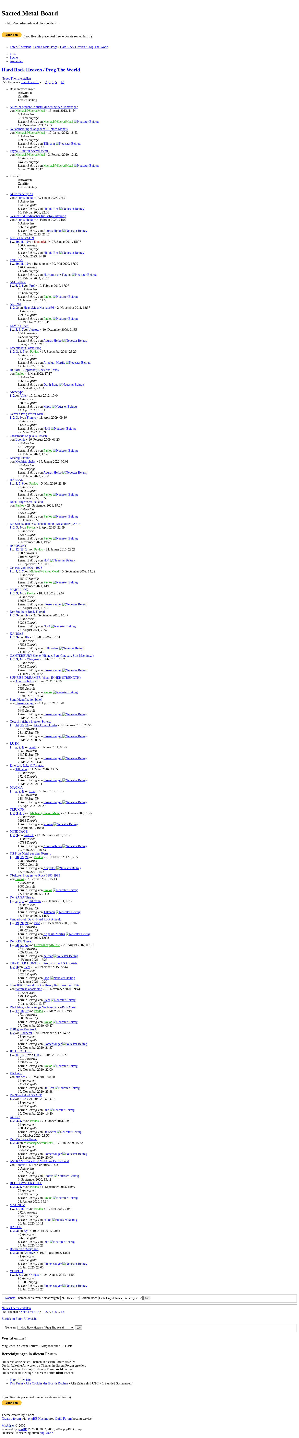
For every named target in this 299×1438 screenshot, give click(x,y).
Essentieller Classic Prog (25, 348)
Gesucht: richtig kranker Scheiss (30, 721)
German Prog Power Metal (27, 414)
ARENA (15, 304)
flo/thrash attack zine (28, 989)
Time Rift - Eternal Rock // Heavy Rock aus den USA (44, 985)
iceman (48, 824)
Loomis (20, 439)
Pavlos (48, 296)
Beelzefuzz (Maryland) (24, 1249)
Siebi (27, 967)
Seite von (30, 82)
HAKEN (16, 1227)
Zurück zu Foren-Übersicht (19, 1318)
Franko (31, 417)
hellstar (48, 956)
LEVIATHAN (19, 326)
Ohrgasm (33, 659)
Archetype (16, 392)
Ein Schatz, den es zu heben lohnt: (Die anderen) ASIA (45, 523)
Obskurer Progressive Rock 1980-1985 (35, 875)
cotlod (47, 1219)
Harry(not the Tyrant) (57, 274)
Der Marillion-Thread (23, 1139)
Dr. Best (49, 1088)
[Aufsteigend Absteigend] (137, 1298)
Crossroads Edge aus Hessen (28, 436)
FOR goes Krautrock (23, 1029)
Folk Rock (16, 260)
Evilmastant (51, 648)
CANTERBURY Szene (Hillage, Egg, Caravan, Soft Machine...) (52, 655)
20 (26, 857)
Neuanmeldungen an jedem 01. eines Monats (39, 129)
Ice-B (32, 747)
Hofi (46, 560)
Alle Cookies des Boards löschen (46, 1383)
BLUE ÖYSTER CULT (26, 1183)
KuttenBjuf (41, 241)
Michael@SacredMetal (30, 110)
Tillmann (49, 143)
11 (21, 241)
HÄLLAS (16, 480)
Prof (32, 285)
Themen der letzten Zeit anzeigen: (38, 1298)
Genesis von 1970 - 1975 (26, 567)
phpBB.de (46, 1433)
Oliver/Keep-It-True (47, 945)
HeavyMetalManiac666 (39, 307)
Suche (14, 57)
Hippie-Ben (51, 208)
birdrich (29, 835)
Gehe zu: (10, 1327)
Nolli (47, 428)
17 (17, 1011)
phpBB (22, 1429)
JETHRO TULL (21, 1051)
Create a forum (11, 1418)
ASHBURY (18, 282)
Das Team (16, 1383)
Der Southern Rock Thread (27, 611)
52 (26, 945)
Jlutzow (34, 329)
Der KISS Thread (21, 941)
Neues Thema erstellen (16, 78)
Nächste (10, 1298)
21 (26, 923)
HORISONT (18, 545)
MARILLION (19, 589)
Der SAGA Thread (22, 897)
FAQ (13, 54)
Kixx (27, 615)
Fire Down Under (45, 725)
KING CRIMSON (22, 238)
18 (62, 82)
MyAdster (8, 1425)
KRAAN (16, 1073)
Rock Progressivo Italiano (26, 501)
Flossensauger (53, 604)
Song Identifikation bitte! (26, 699)
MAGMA (16, 787)
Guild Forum (63, 1418)
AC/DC (15, 1117)
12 (26, 241)
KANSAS (16, 633)
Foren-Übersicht (20, 47)
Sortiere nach (89, 1298)
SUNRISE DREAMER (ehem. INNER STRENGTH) (45, 677)
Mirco (47, 406)
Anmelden (16, 61)
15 (22, 725)
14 (26, 549)
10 (17, 241)
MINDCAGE (19, 831)
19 (22, 857)
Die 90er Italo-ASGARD (26, 1095)
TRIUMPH (17, 809)
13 (22, 549)
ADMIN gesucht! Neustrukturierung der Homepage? (44, 107)
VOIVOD (16, 1271)
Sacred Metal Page (45, 47)
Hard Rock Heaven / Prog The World (84, 47)
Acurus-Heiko (24, 197)
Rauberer (26, 1033)
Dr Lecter (50, 1132)
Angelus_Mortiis (54, 362)
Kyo (26, 1230)
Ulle (23, 395)
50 (17, 945)
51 (22, 945)
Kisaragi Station (20, 458)
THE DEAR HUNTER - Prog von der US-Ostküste (43, 963)
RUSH (14, 743)
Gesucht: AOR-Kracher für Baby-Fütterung (38, 216)
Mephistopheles (25, 461)
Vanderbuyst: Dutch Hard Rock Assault (35, 919)
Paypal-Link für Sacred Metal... (30, 151)
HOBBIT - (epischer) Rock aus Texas (34, 370)
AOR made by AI (21, 194)
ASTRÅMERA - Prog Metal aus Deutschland (39, 1161)
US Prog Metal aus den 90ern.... (30, 853)
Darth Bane (51, 384)
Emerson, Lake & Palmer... (27, 765)
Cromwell (30, 1252)
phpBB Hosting (38, 1418)
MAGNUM (17, 1205)
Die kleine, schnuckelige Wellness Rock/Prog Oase (42, 1007)
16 (26, 725)
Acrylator (49, 868)
